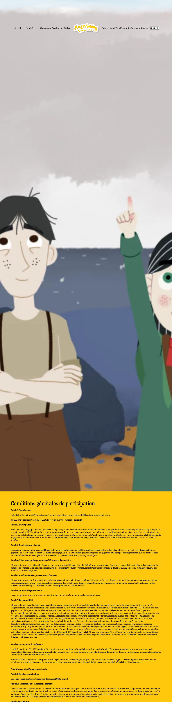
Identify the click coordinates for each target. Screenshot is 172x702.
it (157, 28)
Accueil (18, 28)
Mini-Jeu (30, 28)
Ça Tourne (133, 28)
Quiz (104, 28)
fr (154, 28)
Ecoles (67, 28)
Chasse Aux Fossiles (49, 28)
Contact (144, 28)
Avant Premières (117, 28)
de (151, 28)
